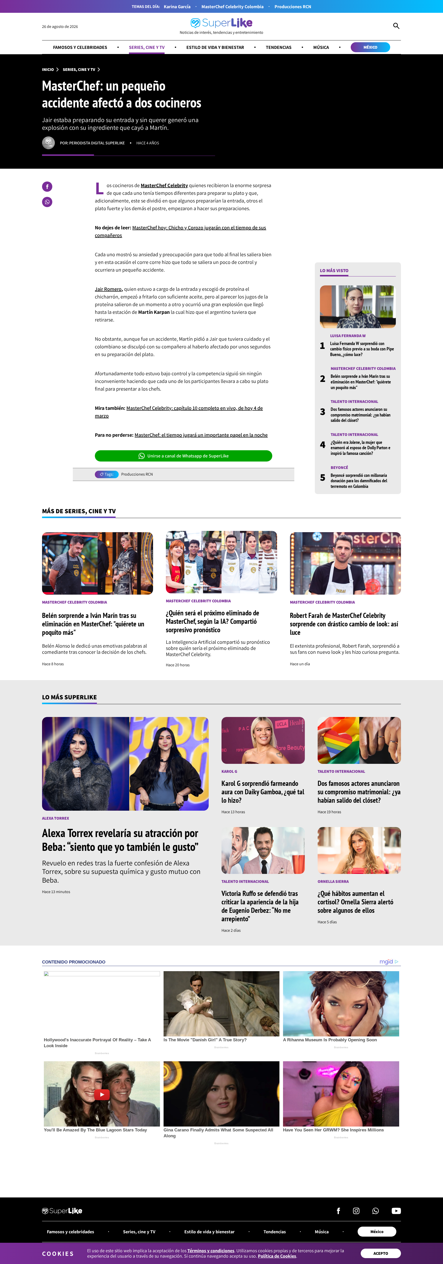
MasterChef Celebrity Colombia (233, 6)
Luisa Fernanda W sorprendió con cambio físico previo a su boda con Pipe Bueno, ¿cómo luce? (362, 348)
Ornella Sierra (333, 881)
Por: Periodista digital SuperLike (92, 143)
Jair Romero (108, 289)
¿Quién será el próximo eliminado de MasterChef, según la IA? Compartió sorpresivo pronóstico (212, 621)
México (370, 47)
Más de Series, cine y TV (79, 511)
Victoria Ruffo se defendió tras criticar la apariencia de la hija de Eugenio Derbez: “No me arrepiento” (260, 905)
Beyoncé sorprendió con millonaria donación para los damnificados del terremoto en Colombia (359, 480)
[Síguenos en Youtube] (396, 1212)
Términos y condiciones (210, 1251)
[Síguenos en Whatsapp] (375, 1212)
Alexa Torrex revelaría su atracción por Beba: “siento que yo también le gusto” (120, 839)
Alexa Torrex (55, 818)
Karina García (177, 6)
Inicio (48, 69)
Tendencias (278, 47)
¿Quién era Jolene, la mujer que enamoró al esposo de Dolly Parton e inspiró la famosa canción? (360, 447)
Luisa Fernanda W (348, 335)
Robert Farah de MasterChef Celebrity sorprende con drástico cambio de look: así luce (344, 623)
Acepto (381, 1253)
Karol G (229, 771)
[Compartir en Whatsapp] (47, 202)
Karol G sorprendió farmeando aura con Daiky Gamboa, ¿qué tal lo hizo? (263, 791)
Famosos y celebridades (80, 47)
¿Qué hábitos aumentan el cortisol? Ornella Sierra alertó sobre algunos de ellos (355, 901)
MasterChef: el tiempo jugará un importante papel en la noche (201, 435)
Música (321, 47)
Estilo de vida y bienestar (215, 47)
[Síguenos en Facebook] (338, 1212)
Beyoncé (339, 467)
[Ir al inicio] (62, 1212)
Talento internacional (354, 401)
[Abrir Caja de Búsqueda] (396, 27)
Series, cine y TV (147, 47)
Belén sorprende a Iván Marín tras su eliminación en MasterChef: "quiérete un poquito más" (361, 381)
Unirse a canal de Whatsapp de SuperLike (188, 456)
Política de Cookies (277, 1256)
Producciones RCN (293, 6)
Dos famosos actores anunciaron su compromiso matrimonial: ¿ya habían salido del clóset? (360, 414)
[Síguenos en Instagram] (356, 1212)
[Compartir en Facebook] (47, 186)
